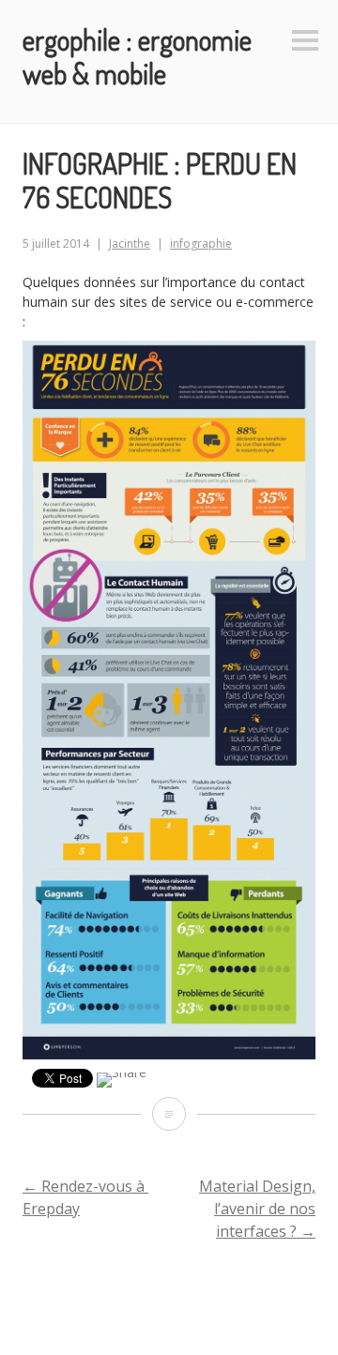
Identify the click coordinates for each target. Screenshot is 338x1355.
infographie (201, 243)
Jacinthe (129, 243)
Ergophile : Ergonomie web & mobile (137, 56)
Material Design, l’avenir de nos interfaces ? (257, 1208)
